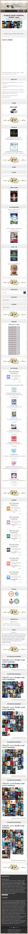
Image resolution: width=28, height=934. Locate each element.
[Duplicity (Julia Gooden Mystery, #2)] (22, 841)
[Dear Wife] (19, 761)
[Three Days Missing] (16, 803)
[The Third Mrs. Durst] (14, 719)
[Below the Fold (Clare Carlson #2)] (6, 773)
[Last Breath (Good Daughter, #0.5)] (19, 841)
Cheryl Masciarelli (14, 375)
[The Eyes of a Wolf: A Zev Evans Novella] (16, 849)
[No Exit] (22, 769)
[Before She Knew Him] (22, 765)
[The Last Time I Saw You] (11, 765)
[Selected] (8, 807)
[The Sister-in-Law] (22, 685)
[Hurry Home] (16, 723)
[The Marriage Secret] (8, 667)
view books (19, 381)
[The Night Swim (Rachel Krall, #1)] (22, 719)
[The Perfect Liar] (8, 773)
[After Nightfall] (8, 795)
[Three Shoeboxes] (3, 816)
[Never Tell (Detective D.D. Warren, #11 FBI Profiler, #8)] (3, 791)
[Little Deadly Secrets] (14, 715)
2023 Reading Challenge (14, 372)
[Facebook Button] (20, 11)
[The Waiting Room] (8, 791)
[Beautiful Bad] (11, 791)
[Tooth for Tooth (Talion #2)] (22, 715)
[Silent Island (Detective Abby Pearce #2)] (14, 685)
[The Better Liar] (6, 735)
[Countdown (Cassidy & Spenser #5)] (22, 833)
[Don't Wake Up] (14, 769)
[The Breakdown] (3, 841)
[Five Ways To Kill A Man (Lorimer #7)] (14, 841)
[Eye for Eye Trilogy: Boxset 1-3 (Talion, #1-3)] (16, 714)
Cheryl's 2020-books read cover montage (13, 708)
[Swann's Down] (6, 765)
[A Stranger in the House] (16, 795)
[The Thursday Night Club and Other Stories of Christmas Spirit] (19, 833)
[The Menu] (22, 723)
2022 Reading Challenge (14, 504)
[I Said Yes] (16, 685)
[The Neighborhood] (6, 753)
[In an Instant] (19, 727)
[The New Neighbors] (6, 799)
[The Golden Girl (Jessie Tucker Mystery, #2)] (19, 723)
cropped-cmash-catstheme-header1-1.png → (14, 33)
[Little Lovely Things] (3, 765)
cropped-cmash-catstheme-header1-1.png (14, 16)
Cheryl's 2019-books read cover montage (13, 746)
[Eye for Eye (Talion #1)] (6, 719)
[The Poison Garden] (14, 753)
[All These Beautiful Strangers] (6, 803)
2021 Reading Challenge (14, 518)
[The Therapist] (14, 689)
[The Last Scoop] (16, 731)
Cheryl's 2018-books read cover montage (13, 784)
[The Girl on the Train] (22, 849)
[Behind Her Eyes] (22, 854)
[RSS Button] (24, 11)
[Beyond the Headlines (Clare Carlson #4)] (6, 715)
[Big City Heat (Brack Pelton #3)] (19, 845)
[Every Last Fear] (6, 697)
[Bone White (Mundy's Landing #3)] (8, 850)
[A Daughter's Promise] (19, 837)
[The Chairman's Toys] (14, 803)
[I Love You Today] (19, 849)
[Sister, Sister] (22, 837)
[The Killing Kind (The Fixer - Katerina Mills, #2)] (8, 858)
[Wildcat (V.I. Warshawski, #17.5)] (6, 853)
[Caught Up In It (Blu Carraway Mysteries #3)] (6, 769)
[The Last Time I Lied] (22, 807)
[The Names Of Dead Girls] (14, 837)
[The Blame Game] (3, 667)
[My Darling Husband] (16, 667)
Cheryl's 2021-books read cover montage (13, 678)
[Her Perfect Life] (22, 689)
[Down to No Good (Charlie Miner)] (11, 837)
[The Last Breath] (22, 799)
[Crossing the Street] (16, 845)
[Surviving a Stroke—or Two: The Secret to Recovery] (16, 837)
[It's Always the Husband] (16, 791)
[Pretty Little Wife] (11, 714)
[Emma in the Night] (8, 723)
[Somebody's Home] (14, 667)
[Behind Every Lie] (22, 731)
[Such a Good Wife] (3, 689)
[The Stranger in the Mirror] (3, 697)
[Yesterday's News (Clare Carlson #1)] (6, 811)
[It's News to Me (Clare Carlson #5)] (6, 667)
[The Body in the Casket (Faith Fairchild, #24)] (14, 833)
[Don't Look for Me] (16, 719)
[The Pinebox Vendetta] (6, 727)
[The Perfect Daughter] (16, 697)
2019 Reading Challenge (14, 545)
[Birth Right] (3, 757)
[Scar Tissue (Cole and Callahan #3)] (8, 803)
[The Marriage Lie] (6, 807)
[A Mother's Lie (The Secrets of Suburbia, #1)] (22, 803)
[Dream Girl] (6, 693)
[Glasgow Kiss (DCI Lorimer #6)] (14, 845)
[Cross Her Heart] (3, 799)
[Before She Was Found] (16, 761)
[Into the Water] (22, 795)
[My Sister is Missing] (3, 731)
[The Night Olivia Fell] (16, 769)
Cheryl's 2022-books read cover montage (13, 661)
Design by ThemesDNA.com (14, 931)
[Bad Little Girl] (19, 815)
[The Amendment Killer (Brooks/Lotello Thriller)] (8, 833)
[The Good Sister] (16, 689)
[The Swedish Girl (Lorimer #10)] (11, 833)
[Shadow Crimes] (3, 833)
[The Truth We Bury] (6, 845)
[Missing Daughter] (3, 685)
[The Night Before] (22, 761)
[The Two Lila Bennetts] (3, 761)
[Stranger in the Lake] (11, 727)
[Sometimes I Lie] (3, 837)
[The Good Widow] (14, 811)
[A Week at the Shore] (8, 727)
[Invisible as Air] (16, 753)
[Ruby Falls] (14, 693)
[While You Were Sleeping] (3, 853)
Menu (4, 11)
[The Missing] (16, 833)
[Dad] (6, 685)
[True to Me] (3, 753)
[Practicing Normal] (11, 845)
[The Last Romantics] (11, 769)
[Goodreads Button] (22, 11)
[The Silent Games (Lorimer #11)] (22, 815)
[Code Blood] (3, 848)
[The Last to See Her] (8, 714)
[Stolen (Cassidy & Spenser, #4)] (16, 853)
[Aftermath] (19, 685)
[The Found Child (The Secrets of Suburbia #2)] (11, 799)
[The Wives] (16, 727)
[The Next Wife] (22, 693)
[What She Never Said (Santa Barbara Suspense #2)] (6, 761)
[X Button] (18, 11)
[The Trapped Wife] (11, 685)
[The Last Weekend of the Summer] (19, 803)
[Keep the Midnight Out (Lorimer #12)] (8, 811)
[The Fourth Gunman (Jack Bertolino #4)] (11, 816)
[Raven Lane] (11, 753)
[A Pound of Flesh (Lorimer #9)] (6, 837)
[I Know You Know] (3, 795)
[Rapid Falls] (3, 773)
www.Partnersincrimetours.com (14, 137)
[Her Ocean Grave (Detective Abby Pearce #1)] (3, 693)
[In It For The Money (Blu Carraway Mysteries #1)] (11, 841)
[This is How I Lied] (14, 727)
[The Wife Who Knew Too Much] (3, 727)
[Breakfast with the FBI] (8, 735)
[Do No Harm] (14, 697)
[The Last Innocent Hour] (19, 853)
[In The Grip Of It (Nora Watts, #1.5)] (11, 807)
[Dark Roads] (8, 693)
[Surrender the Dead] (3, 714)
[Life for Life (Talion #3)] (19, 714)
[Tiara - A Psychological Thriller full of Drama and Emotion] (11, 773)
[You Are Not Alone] (14, 731)
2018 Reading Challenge (14, 559)
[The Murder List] (16, 757)
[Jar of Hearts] (19, 799)
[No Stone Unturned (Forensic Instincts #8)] (3, 735)
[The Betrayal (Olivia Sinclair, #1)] (19, 697)
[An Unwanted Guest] (14, 799)
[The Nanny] (6, 757)
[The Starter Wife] (8, 757)
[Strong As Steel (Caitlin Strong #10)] (14, 765)
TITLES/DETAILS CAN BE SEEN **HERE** (14, 385)
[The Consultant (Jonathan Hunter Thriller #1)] (14, 807)
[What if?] (19, 719)
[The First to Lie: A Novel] (6, 723)
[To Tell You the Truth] (11, 719)
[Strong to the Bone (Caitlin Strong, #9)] (8, 837)
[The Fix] (16, 815)
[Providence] (14, 795)
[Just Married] (19, 689)
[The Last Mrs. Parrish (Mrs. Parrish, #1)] (16, 799)
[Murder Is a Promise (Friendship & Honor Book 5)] (19, 807)
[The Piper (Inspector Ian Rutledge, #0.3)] (3, 858)
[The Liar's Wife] (8, 685)
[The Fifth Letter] (14, 849)
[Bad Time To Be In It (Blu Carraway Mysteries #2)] (16, 807)
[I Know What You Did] (19, 693)
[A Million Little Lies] (14, 723)
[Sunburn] (22, 757)
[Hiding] (11, 811)
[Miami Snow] (3, 803)
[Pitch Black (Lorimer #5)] (22, 845)
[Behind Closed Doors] (11, 854)
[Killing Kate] (14, 854)
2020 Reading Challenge (14, 532)
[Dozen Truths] (6, 849)
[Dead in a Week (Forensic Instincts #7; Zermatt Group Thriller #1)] (6, 791)
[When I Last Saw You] (11, 693)
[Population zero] (8, 689)
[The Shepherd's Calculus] (8, 815)
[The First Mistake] (14, 761)
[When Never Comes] (14, 791)
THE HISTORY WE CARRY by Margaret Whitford (12, 89)
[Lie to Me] (16, 811)
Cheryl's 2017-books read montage (13, 826)
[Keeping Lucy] (14, 757)
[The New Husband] (8, 753)
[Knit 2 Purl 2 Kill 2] (8, 731)
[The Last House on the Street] (11, 667)
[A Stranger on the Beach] (8, 761)
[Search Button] (26, 11)
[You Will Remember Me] (11, 697)
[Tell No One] (8, 769)
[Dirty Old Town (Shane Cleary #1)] (11, 731)
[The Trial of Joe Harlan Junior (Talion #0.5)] (3, 719)
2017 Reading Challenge (14, 573)
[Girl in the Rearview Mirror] (11, 761)
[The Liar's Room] (11, 795)
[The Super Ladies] (3, 807)
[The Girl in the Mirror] (8, 719)
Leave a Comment (18, 19)
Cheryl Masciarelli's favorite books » (18, 669)
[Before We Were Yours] (6, 795)
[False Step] (19, 756)
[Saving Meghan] (19, 765)
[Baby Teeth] (11, 803)
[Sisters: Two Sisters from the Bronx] (11, 723)
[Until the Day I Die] (3, 769)
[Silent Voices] (11, 756)
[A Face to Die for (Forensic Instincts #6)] (3, 845)
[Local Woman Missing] (11, 689)
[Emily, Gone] (8, 765)
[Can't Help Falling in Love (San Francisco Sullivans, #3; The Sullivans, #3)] (6, 841)
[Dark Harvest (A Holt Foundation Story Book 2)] (16, 841)
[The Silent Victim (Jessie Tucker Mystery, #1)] (22, 727)
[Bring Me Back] (19, 811)
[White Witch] (6, 815)
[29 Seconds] (22, 753)
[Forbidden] (8, 845)
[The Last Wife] (6, 689)
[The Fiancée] (16, 693)
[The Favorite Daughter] (19, 769)
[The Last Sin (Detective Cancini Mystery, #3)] (8, 853)
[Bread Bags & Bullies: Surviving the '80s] (19, 753)
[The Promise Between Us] (3, 811)
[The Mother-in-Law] (3, 723)
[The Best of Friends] (8, 697)
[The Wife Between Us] (14, 815)
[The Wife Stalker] (6, 731)
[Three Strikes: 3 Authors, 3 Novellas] (8, 799)
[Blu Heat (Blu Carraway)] (11, 849)
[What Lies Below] (22, 811)
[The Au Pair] (22, 791)
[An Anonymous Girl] (19, 795)
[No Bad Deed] (19, 731)
